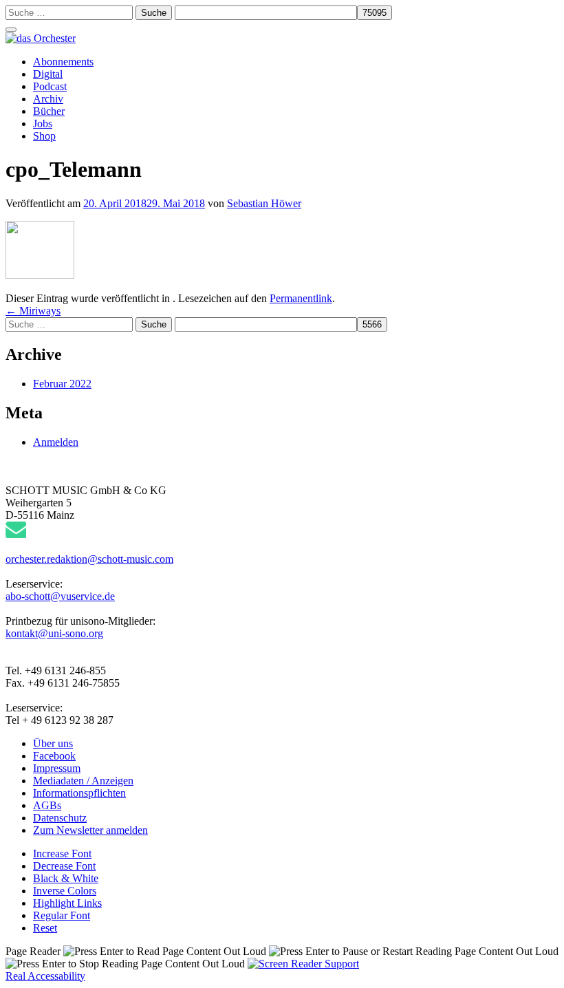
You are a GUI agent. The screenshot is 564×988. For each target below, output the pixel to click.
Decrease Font (64, 866)
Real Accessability (45, 976)
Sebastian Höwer (264, 203)
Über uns (53, 743)
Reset (45, 928)
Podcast (50, 86)
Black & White (65, 878)
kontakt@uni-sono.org (54, 633)
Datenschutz (60, 818)
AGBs (47, 805)
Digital (48, 74)
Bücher (49, 111)
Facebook (54, 756)
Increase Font (62, 853)
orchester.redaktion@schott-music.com (89, 559)
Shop (44, 136)
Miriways (33, 310)
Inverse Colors (64, 890)
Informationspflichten (79, 793)
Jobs (42, 123)
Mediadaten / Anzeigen (83, 780)
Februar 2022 (62, 383)
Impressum (56, 768)
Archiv (48, 99)
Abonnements (63, 61)
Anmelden (55, 442)
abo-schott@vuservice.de (60, 596)
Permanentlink (301, 298)
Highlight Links (67, 903)
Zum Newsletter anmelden (90, 830)
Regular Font (61, 915)
